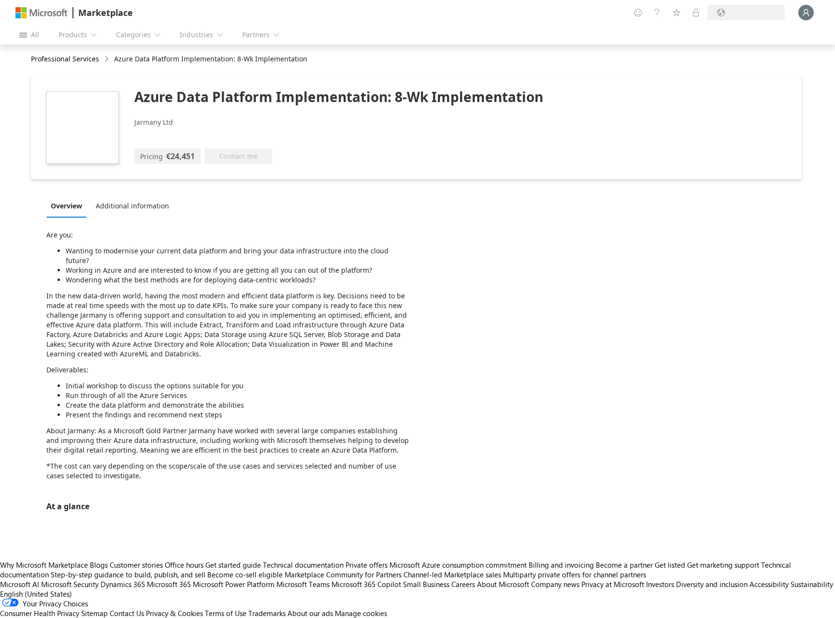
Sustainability (812, 584)
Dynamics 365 (123, 584)
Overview (66, 205)
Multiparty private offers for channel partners (574, 574)
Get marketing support (723, 565)
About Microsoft (503, 584)
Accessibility (769, 584)
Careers (463, 584)
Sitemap (94, 613)
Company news (555, 584)
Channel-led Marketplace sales (452, 574)
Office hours (184, 565)
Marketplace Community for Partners (343, 574)
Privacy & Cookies (174, 613)
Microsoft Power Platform (233, 584)
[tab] (68, 205)
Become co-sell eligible (245, 574)
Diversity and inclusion (712, 584)
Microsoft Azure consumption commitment (459, 565)
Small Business (426, 584)
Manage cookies (361, 613)
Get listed (670, 565)
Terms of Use (225, 613)
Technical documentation (303, 565)
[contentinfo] (107, 59)
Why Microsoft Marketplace (44, 565)
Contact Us (127, 613)
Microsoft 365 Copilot (366, 584)
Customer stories (136, 565)
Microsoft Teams (303, 584)
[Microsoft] (41, 12)
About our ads (310, 613)
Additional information (132, 205)
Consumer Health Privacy (39, 613)
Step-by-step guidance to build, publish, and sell (128, 574)
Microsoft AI (19, 584)
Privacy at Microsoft (612, 584)
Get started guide (233, 565)
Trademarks (267, 613)
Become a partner (624, 565)
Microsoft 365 (169, 584)
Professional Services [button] (65, 58)
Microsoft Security (70, 584)
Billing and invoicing (561, 565)
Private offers (367, 565)
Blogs (99, 565)
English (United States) (36, 594)
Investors (660, 584)
